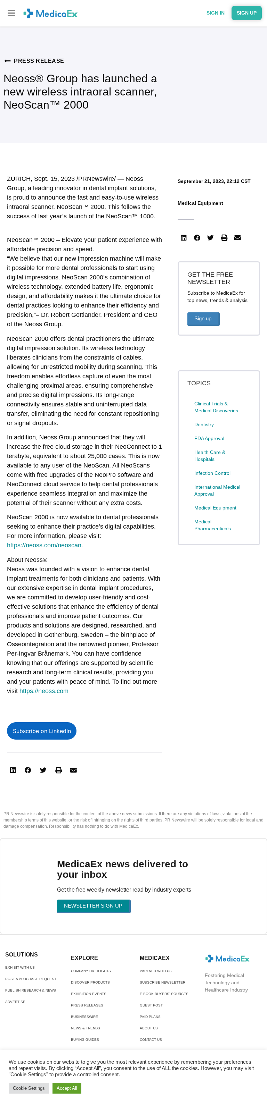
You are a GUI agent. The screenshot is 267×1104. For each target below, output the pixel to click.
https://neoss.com (43, 691)
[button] (11, 13)
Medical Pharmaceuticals (212, 525)
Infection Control (212, 473)
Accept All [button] (67, 1088)
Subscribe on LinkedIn (42, 730)
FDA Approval (209, 438)
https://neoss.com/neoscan (44, 545)
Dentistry (204, 424)
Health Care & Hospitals (209, 455)
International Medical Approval (217, 490)
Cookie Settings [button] (29, 1088)
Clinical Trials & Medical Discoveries (216, 407)
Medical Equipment (200, 203)
